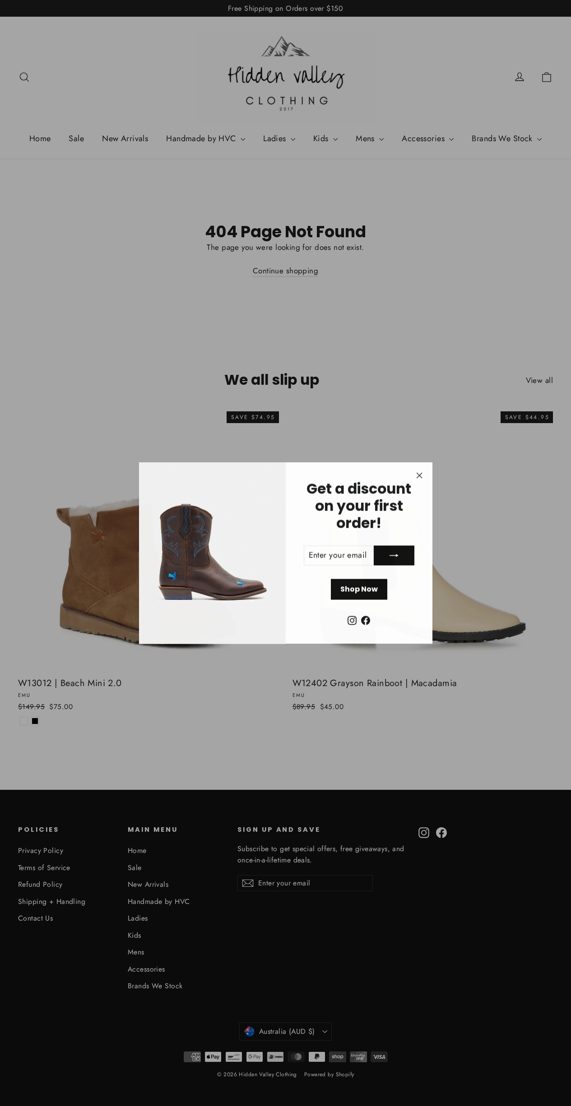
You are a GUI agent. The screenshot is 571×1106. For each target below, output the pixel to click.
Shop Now (359, 589)
